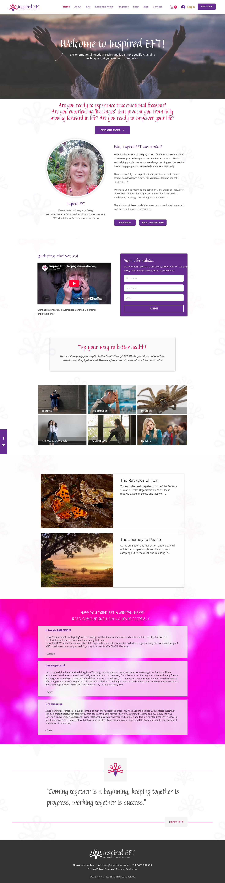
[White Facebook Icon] (4, 438)
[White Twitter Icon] (4, 445)
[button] (123, 6)
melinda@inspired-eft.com (113, 865)
